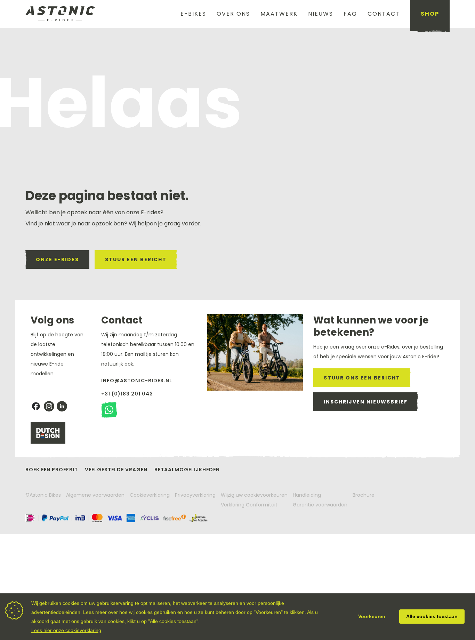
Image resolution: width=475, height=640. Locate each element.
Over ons (233, 14)
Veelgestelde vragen (116, 469)
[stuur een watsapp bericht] (109, 410)
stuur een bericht (136, 259)
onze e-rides (57, 259)
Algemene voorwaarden (95, 494)
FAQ (350, 14)
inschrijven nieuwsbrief (366, 401)
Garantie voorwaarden (320, 504)
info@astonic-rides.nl (136, 380)
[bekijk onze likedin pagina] (62, 406)
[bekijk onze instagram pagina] (49, 406)
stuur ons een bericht (362, 377)
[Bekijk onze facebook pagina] (36, 406)
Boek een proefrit (51, 469)
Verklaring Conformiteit (249, 504)
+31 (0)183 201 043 (127, 393)
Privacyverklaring (195, 494)
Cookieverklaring (150, 494)
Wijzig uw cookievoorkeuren (254, 494)
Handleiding (307, 494)
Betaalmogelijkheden (187, 469)
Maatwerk (279, 14)
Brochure (364, 494)
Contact (384, 14)
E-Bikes (193, 14)
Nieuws (320, 14)
